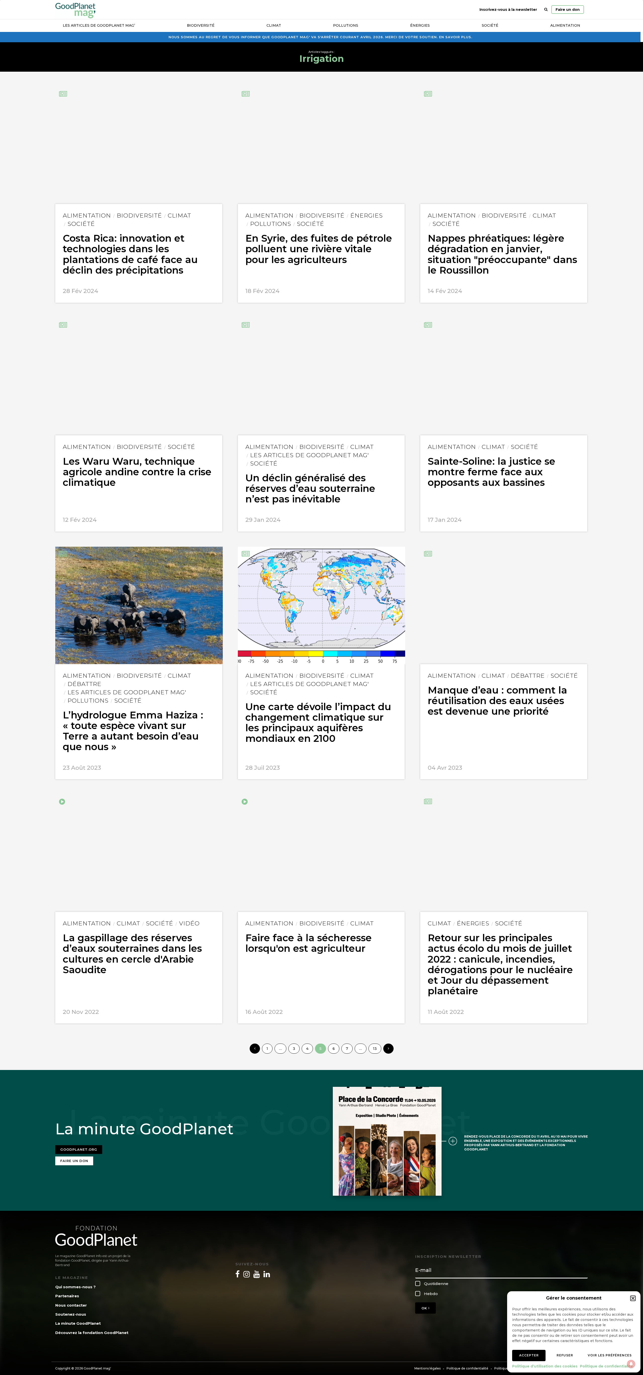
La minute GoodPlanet (78, 1323)
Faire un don (568, 9)
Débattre (84, 684)
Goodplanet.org (78, 1149)
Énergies (420, 25)
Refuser (565, 1355)
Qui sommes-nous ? (75, 1286)
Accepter (529, 1355)
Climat (273, 25)
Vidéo (189, 923)
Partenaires (67, 1296)
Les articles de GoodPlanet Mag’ (99, 25)
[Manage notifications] (631, 1364)
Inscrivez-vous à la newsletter (508, 9)
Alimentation (565, 25)
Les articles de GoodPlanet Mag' (309, 455)
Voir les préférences (610, 1355)
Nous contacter (71, 1305)
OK (424, 1308)
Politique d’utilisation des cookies (544, 1366)
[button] (632, 1298)
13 (375, 1048)
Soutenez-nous (70, 1314)
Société (490, 25)
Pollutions (345, 25)
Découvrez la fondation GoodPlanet (91, 1332)
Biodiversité (201, 25)
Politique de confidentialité (606, 1366)
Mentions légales (427, 1368)
